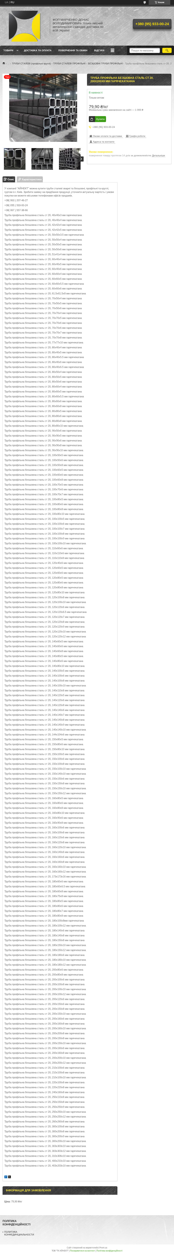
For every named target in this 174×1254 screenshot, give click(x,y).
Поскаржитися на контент (82, 1251)
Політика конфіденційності (110, 1251)
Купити (100, 119)
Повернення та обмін (72, 50)
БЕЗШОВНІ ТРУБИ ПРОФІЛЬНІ (105, 63)
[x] (9, 1177)
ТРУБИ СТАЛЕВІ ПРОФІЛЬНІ (69, 63)
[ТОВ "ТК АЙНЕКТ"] (25, 25)
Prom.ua (103, 1248)
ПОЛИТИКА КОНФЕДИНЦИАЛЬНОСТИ (19, 1233)
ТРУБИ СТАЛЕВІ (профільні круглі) (31, 63)
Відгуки (99, 50)
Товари (8, 50)
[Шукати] (167, 50)
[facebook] (5, 1177)
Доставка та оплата (37, 50)
